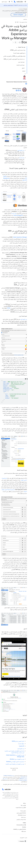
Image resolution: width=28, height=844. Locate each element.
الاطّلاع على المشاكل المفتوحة (21, 807)
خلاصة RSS (24, 831)
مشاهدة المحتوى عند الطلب (8, 5)
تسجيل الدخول (4, 1)
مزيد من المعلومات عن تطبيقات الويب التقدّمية (15, 764)
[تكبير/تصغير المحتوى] (17, 47)
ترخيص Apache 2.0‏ (23, 778)
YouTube (24, 827)
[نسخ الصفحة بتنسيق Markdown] (15, 42)
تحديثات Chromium (22, 815)
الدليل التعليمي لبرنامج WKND (18, 741)
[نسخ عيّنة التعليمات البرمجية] (27, 379)
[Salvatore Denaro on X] (20, 91)
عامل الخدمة (21, 157)
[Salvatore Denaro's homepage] (16, 91)
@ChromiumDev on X (21, 825)
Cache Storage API (18, 215)
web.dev (25, 19)
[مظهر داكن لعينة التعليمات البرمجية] (25, 379)
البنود (26, 837)
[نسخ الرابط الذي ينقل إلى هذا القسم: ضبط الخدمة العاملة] (16, 470)
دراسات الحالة (23, 817)
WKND (8, 308)
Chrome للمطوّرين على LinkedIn (19, 829)
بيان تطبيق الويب (20, 150)
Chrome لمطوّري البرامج (21, 813)
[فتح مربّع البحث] (12, 1)
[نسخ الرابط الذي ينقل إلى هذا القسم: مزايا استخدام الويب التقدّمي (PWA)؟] (3, 109)
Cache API (21, 746)
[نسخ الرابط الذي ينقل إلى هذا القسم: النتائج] (22, 629)
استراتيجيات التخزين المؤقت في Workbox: (15, 761)
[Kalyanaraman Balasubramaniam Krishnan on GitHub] (26, 84)
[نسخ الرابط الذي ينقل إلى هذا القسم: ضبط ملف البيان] (17, 316)
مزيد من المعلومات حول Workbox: (17, 759)
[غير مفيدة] (16, 22)
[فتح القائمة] (25, 1)
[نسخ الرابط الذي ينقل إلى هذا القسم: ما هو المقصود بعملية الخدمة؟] (8, 168)
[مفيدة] (18, 22)
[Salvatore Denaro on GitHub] (18, 91)
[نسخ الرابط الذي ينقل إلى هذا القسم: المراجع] (21, 737)
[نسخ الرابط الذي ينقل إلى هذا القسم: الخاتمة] (21, 715)
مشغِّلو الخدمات (21, 743)
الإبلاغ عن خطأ (23, 805)
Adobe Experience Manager (20, 237)
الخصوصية (22, 837)
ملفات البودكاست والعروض (21, 819)
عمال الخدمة (13, 213)
